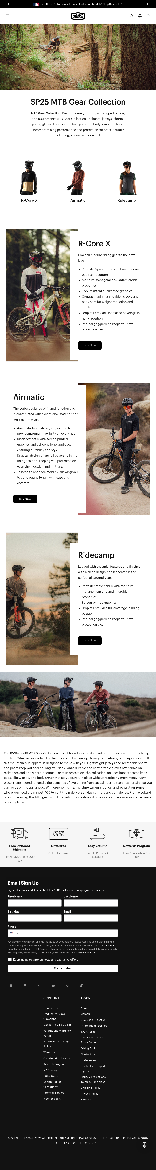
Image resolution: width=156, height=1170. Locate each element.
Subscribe (62, 968)
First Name (15, 896)
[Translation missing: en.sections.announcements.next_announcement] (147, 4)
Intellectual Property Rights (94, 1068)
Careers (86, 1014)
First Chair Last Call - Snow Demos (94, 1040)
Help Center (50, 1008)
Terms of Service (53, 1093)
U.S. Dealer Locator (93, 1020)
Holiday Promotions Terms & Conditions (93, 1079)
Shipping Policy (90, 1088)
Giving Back (88, 1048)
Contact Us (88, 1054)
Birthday (13, 911)
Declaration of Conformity (52, 1084)
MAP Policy (50, 1070)
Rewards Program (54, 1064)
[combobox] (13, 933)
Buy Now (90, 345)
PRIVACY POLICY (85, 952)
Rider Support (52, 1098)
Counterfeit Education (57, 1058)
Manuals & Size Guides (57, 1025)
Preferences (88, 1060)
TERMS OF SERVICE (103, 945)
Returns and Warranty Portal (57, 1033)
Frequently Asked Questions (54, 1016)
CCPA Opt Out (52, 1076)
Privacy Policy (89, 1093)
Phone (12, 926)
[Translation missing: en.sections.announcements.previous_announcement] (8, 4)
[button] (7, 16)
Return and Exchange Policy (56, 1044)
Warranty (49, 1052)
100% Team (88, 1031)
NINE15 (93, 1143)
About (85, 1008)
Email (67, 911)
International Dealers (94, 1026)
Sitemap (86, 1099)
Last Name (71, 896)
